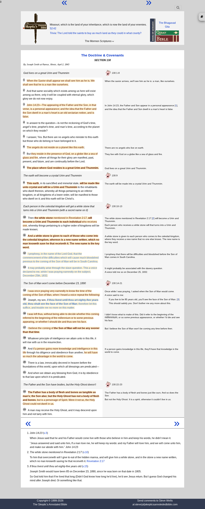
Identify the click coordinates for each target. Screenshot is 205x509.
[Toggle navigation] (178, 7)
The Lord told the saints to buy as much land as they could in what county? (99, 33)
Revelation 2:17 (96, 461)
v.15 (85, 466)
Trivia (53, 33)
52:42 (53, 28)
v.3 (45, 433)
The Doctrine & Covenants (102, 55)
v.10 (85, 452)
